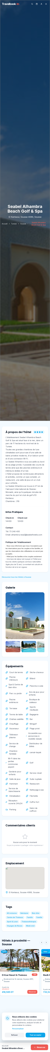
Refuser (14, 1035)
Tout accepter (35, 1035)
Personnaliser (18, 1029)
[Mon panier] (37, 4)
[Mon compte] (41, 4)
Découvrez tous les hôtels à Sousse (16, 577)
